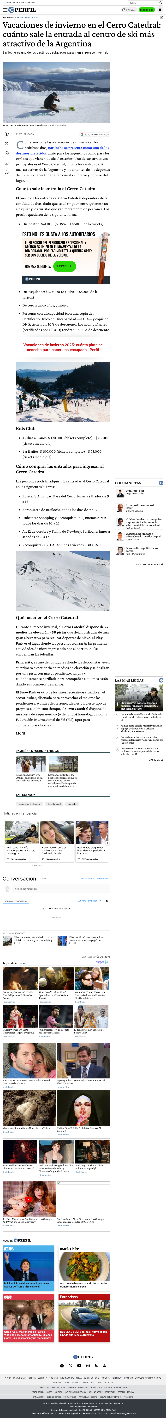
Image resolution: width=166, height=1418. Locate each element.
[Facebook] (62, 1366)
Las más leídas (129, 680)
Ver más (154, 760)
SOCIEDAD (8, 17)
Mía (100, 1387)
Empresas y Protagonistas (148, 1378)
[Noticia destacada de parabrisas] (84, 1297)
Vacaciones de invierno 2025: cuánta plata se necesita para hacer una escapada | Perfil (63, 347)
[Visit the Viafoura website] (103, 956)
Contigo (58, 1392)
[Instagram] (88, 1366)
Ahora (8, 1378)
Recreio (121, 1392)
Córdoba (105, 1378)
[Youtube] (79, 1366)
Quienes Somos (54, 1397)
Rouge (94, 1387)
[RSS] (96, 1366)
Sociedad (53, 1378)
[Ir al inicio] (22, 10)
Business (128, 1378)
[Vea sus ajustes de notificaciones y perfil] (160, 10)
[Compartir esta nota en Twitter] (7, 143)
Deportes (88, 1378)
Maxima (130, 1392)
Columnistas (128, 483)
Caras (66, 1383)
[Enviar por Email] (7, 163)
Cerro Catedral (54, 804)
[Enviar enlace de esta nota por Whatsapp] (7, 153)
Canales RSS (39, 1397)
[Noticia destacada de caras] (28, 1297)
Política (32, 1378)
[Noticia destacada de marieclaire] (84, 1249)
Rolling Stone (95, 1392)
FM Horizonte (120, 1387)
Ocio (97, 1378)
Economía (42, 1378)
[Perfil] (22, 1240)
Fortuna (72, 1387)
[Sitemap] (104, 1366)
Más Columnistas (148, 564)
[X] (70, 1366)
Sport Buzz (110, 1392)
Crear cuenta (102, 879)
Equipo (94, 1397)
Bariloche (72, 804)
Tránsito (128, 1397)
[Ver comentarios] (161, 18)
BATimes (108, 1387)
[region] (56, 917)
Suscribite (147, 10)
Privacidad (84, 1397)
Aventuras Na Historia (75, 1392)
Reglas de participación (111, 1397)
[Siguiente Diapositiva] (107, 843)
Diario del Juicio (105, 1383)
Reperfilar (117, 1378)
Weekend (61, 1387)
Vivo (93, 1383)
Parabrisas (83, 1387)
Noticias (57, 1383)
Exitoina (76, 1383)
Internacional (67, 1378)
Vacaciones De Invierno (29, 804)
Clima (79, 1378)
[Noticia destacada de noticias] (28, 1249)
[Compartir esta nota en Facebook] (7, 134)
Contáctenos (69, 1397)
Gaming (85, 1383)
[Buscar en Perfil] (161, 2)
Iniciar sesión (87, 879)
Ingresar (131, 10)
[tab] (16, 901)
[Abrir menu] (5, 10)
